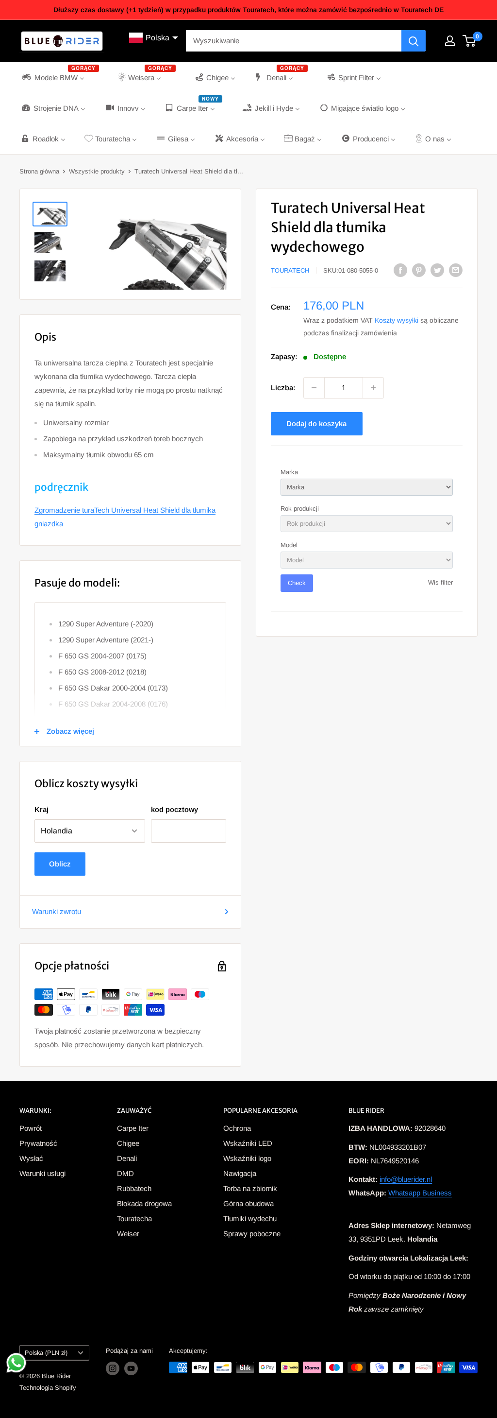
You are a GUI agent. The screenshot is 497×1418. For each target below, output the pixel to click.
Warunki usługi (42, 1173)
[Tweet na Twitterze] (437, 269)
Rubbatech (134, 1188)
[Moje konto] (450, 40)
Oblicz (60, 864)
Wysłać (31, 1158)
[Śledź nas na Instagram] (112, 1368)
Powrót (30, 1128)
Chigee (128, 1143)
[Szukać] (413, 41)
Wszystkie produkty (97, 171)
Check (297, 583)
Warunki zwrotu (56, 911)
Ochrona (237, 1128)
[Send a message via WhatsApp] (16, 1362)
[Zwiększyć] (373, 388)
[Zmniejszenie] (314, 388)
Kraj (41, 809)
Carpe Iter (133, 1128)
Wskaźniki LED (247, 1143)
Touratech (290, 270)
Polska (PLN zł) (46, 1352)
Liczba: (283, 387)
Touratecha (134, 1218)
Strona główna (39, 171)
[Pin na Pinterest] (419, 269)
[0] (470, 41)
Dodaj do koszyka (316, 423)
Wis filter (440, 582)
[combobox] (293, 41)
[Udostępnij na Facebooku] (400, 269)
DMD (125, 1173)
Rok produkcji (300, 508)
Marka (289, 472)
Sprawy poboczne (252, 1233)
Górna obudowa (248, 1203)
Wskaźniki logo (247, 1158)
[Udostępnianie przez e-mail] (456, 269)
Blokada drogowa (144, 1203)
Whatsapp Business (420, 1193)
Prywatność (38, 1143)
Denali (127, 1158)
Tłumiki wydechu (250, 1218)
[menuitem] (59, 77)
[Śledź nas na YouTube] (131, 1368)
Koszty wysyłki (396, 320)
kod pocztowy (174, 809)
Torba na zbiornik (250, 1188)
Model (289, 545)
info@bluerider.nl (406, 1179)
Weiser (128, 1233)
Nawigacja (239, 1173)
